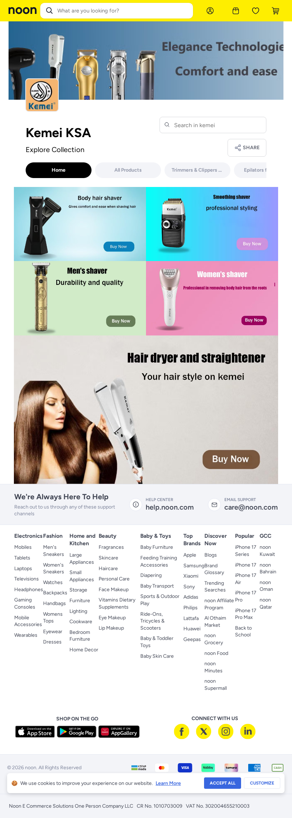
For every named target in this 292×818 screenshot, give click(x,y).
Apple (189, 555)
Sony (189, 587)
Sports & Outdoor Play (159, 599)
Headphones (28, 590)
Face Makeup (114, 590)
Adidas (190, 597)
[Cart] (275, 11)
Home (59, 170)
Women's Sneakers (53, 568)
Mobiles (23, 547)
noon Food (216, 653)
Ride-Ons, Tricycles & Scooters (152, 621)
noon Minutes (213, 667)
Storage (78, 590)
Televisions (26, 579)
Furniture (79, 601)
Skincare (108, 558)
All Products (128, 170)
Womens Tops (53, 617)
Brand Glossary (214, 569)
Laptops (23, 569)
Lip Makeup (111, 628)
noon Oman (266, 586)
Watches (53, 582)
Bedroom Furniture (79, 635)
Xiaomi (190, 576)
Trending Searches (215, 586)
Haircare (108, 569)
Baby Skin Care (157, 656)
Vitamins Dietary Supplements (117, 603)
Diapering (151, 575)
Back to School (243, 631)
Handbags (54, 603)
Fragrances (111, 547)
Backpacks (55, 593)
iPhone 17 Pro (245, 596)
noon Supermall (215, 684)
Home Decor (83, 650)
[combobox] (123, 10)
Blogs (210, 555)
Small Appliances (81, 576)
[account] (210, 11)
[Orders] (236, 11)
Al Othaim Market (215, 621)
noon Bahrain (268, 568)
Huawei (191, 629)
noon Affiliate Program (219, 604)
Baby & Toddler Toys (156, 641)
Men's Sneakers (53, 550)
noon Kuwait (267, 550)
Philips (190, 608)
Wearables (25, 635)
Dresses (52, 642)
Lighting (78, 611)
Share (251, 148)
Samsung (193, 566)
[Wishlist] (256, 11)
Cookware (80, 622)
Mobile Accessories (28, 621)
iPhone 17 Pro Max (245, 614)
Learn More (168, 783)
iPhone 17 (245, 565)
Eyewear (52, 632)
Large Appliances (81, 558)
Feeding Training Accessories (158, 561)
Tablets (22, 558)
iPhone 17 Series (245, 550)
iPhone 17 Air (245, 578)
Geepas (192, 639)
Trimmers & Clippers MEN (200, 170)
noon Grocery (213, 639)
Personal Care (114, 579)
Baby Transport (157, 586)
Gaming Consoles (24, 603)
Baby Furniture (156, 547)
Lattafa (191, 618)
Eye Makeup (112, 618)
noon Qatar (266, 603)
